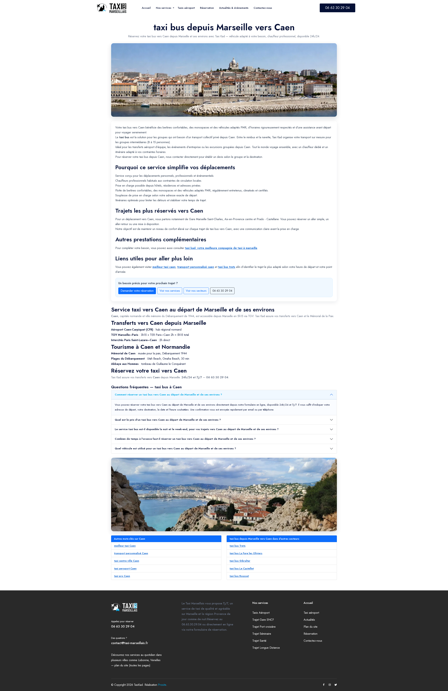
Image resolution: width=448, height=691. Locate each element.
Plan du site (310, 627)
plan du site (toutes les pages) (132, 665)
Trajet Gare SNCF (263, 620)
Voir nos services (170, 291)
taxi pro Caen (122, 576)
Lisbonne (143, 660)
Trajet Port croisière (264, 627)
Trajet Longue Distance (266, 648)
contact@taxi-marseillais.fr (129, 643)
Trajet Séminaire (261, 634)
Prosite (162, 685)
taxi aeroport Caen (125, 568)
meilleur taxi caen (164, 267)
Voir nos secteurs (196, 291)
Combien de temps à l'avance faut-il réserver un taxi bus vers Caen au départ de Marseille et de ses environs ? (185, 439)
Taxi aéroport (311, 613)
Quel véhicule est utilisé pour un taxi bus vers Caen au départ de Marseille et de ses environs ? (175, 448)
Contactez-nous (313, 641)
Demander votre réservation (137, 291)
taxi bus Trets (238, 546)
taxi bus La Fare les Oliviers (246, 553)
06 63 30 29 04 (337, 7)
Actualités (309, 620)
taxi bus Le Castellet (242, 568)
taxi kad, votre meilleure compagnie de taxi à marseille (221, 248)
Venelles (155, 660)
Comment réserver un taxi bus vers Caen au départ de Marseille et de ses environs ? (168, 395)
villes (125, 660)
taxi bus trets (226, 267)
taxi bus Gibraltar (240, 561)
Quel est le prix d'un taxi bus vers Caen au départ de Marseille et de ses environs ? (168, 420)
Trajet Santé (259, 641)
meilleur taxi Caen (125, 546)
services (135, 655)
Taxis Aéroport (261, 613)
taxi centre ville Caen (126, 561)
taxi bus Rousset (239, 576)
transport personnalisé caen (195, 267)
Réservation (310, 634)
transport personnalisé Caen (131, 553)
